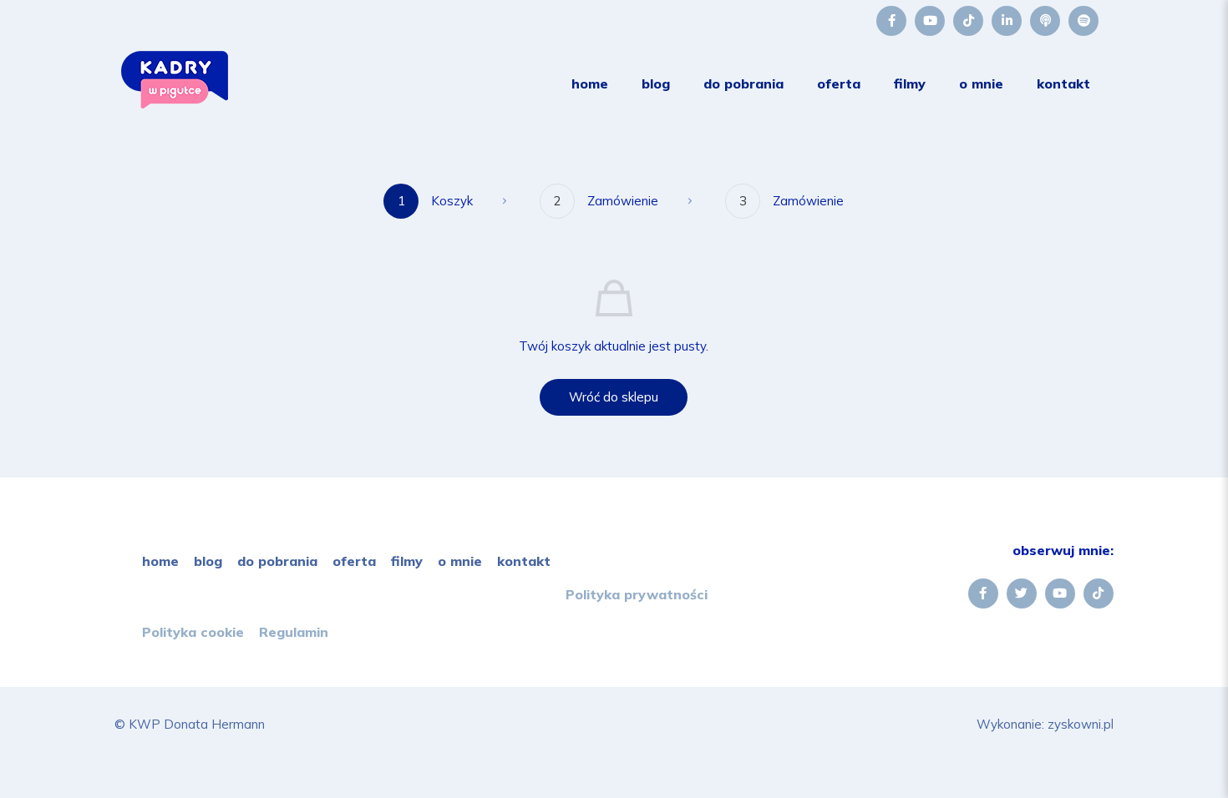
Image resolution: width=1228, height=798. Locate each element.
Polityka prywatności (637, 594)
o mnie (460, 561)
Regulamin (293, 632)
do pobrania (277, 561)
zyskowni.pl (1081, 724)
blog (208, 561)
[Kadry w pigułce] (174, 104)
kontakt (524, 561)
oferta (354, 561)
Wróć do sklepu (613, 397)
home (160, 561)
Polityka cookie (193, 632)
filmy (407, 561)
